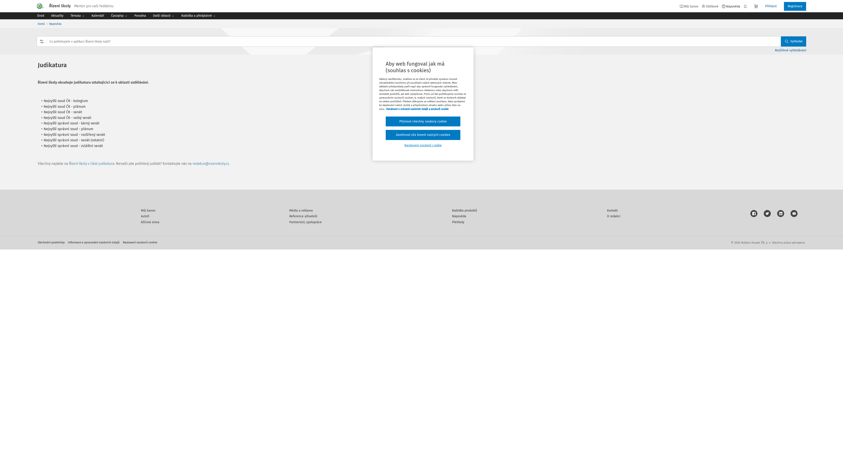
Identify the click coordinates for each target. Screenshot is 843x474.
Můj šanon (148, 210)
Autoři (145, 216)
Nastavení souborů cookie (140, 242)
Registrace (795, 6)
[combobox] (421, 41)
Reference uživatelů (303, 216)
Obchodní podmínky (51, 242)
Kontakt (612, 210)
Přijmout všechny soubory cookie (423, 121)
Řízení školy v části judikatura (91, 164)
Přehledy (458, 222)
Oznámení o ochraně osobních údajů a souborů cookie (417, 109)
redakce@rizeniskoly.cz (211, 164)
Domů (41, 23)
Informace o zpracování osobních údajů (94, 242)
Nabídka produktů (464, 210)
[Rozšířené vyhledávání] (42, 41)
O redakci (613, 216)
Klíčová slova (150, 222)
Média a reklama (301, 210)
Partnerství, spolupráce (305, 222)
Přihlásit (771, 6)
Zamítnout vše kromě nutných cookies (423, 135)
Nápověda (733, 6)
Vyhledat (796, 41)
